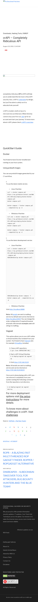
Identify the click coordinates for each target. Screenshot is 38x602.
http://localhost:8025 (13, 319)
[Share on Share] (25, 435)
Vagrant (27, 341)
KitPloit (7, 441)
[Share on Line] (23, 431)
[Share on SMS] (27, 431)
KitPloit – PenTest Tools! (17, 421)
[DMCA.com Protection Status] (9, 576)
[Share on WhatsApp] (6, 431)
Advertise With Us (9, 553)
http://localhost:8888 (17, 309)
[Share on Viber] (31, 431)
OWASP (25, 33)
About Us (6, 546)
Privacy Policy (7, 557)
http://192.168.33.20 (21, 362)
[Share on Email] (27, 427)
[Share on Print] (23, 427)
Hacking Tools (17, 33)
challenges (12, 415)
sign (22, 116)
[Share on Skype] (17, 435)
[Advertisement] (19, 64)
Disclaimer (6, 564)
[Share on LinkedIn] (19, 427)
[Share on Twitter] (10, 427)
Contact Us (6, 561)
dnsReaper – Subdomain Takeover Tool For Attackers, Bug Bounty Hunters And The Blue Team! (18, 479)
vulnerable (22, 99)
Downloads (7, 33)
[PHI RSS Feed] (11, 532)
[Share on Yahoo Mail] (10, 431)
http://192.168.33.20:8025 (15, 370)
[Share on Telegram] (12, 435)
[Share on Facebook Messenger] (21, 435)
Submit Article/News (9, 550)
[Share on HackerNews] (19, 431)
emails (15, 314)
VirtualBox (18, 343)
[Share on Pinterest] (14, 427)
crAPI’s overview (27, 122)
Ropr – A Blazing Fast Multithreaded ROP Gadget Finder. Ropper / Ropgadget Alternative (18, 458)
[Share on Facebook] (6, 427)
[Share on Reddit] (31, 427)
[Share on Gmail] (14, 431)
